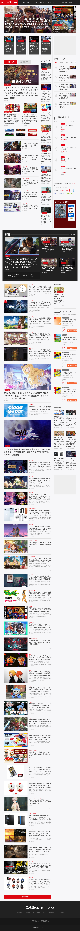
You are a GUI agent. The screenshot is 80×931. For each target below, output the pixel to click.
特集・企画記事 (68, 2)
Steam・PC (61, 193)
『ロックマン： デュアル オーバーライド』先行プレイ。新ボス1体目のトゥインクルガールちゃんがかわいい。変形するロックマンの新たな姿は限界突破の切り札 (46, 116)
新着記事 (24, 61)
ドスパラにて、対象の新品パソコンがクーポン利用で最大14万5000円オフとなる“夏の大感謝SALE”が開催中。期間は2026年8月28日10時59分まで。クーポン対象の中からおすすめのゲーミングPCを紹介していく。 (40, 822)
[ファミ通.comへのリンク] (11, 2)
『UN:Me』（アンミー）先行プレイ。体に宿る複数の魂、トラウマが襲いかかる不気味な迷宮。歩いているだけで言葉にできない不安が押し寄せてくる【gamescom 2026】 (9, 47)
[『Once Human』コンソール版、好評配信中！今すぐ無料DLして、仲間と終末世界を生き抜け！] (16, 644)
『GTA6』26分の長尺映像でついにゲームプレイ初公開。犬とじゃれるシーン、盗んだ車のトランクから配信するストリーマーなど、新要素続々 (30, 145)
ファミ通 (30, 757)
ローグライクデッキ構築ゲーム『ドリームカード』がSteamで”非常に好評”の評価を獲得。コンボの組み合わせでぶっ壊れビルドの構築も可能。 (40, 469)
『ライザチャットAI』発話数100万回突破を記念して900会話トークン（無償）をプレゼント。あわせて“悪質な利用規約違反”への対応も (40, 319)
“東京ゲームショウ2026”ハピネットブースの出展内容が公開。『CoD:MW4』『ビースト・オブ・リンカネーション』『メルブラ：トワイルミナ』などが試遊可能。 (40, 838)
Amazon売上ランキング (62, 312)
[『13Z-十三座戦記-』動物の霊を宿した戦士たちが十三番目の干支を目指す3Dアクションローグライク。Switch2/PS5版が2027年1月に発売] (16, 482)
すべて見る (74, 58)
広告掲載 (62, 912)
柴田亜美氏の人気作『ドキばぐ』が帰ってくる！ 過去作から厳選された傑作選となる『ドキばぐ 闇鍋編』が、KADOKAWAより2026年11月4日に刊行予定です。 (40, 599)
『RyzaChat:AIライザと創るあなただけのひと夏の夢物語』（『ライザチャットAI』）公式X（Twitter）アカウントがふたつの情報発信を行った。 (40, 325)
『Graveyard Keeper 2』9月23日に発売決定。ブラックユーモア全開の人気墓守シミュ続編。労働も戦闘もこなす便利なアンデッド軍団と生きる (67, 267)
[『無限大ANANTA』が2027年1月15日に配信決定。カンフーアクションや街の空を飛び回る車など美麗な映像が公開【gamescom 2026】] (46, 169)
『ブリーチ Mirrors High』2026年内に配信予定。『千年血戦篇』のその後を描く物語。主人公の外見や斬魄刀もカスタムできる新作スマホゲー (40, 673)
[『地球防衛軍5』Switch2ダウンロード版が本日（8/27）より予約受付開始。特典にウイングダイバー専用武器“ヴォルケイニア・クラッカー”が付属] (16, 724)
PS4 (55, 193)
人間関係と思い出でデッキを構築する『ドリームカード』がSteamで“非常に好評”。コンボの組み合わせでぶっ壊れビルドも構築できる (40, 464)
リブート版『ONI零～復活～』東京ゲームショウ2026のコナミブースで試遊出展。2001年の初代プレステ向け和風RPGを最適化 (27, 452)
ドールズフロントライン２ (36, 798)
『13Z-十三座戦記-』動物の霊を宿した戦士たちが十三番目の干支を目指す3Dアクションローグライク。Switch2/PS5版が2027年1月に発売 (40, 480)
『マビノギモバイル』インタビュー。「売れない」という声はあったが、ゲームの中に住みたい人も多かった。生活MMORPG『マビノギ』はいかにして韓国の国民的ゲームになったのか (40, 625)
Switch (28, 2)
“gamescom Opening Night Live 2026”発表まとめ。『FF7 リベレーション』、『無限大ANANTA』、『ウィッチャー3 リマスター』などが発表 (46, 157)
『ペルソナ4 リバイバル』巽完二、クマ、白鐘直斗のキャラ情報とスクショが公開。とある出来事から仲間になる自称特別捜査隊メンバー (40, 496)
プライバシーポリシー (29, 912)
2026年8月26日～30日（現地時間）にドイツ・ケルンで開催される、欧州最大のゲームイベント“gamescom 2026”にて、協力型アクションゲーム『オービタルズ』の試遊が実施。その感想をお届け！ (40, 710)
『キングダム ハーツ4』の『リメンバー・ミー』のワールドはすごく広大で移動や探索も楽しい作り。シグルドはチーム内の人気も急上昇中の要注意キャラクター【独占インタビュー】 (21, 47)
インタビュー (8, 15)
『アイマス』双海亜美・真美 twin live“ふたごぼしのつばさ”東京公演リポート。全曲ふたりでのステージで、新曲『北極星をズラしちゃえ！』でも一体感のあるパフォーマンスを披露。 (30, 169)
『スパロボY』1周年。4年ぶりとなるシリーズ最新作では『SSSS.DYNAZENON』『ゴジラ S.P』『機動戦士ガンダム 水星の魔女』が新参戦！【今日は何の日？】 (30, 194)
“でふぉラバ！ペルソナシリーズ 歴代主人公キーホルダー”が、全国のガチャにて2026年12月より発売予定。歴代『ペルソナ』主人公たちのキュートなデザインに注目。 (40, 886)
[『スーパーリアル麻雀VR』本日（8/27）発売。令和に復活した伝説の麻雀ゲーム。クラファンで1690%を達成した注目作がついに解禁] (73, 95)
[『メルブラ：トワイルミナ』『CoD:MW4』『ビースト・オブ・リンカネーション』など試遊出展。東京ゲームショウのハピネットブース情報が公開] (16, 836)
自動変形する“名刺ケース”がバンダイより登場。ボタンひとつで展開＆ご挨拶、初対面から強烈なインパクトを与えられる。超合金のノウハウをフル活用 (40, 737)
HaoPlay (30, 805)
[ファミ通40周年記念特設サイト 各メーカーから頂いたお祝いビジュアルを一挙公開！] (16, 756)
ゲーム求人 (52, 2)
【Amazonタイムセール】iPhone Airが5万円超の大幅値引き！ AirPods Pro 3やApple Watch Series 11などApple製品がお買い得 (40, 512)
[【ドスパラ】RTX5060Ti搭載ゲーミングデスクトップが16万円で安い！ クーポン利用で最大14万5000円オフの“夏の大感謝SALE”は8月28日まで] (16, 820)
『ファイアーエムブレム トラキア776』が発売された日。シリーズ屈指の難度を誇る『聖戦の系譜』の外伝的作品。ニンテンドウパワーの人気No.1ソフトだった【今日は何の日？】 (30, 119)
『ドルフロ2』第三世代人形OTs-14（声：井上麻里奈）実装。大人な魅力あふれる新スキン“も (40, 801)
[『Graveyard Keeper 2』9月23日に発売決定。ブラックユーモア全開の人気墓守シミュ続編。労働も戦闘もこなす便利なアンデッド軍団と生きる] (67, 262)
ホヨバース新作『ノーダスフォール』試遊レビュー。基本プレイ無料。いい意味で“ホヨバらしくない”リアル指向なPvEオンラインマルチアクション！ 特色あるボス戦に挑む (40, 849)
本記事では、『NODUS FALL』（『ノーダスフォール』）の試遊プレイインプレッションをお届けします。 (40, 854)
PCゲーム (37, 2)
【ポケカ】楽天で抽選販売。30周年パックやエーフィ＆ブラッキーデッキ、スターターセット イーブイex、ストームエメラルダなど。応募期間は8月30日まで (64, 105)
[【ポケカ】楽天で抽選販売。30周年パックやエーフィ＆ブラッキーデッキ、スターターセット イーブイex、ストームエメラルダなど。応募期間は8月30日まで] (73, 104)
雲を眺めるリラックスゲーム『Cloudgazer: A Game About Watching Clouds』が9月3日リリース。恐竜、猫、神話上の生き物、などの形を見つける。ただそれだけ (40, 408)
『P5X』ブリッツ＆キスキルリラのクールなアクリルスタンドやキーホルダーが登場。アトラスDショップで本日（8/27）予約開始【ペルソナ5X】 (40, 769)
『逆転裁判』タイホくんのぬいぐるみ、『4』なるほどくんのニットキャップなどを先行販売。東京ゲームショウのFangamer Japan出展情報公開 (40, 689)
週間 (67, 62)
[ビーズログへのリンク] (45, 921)
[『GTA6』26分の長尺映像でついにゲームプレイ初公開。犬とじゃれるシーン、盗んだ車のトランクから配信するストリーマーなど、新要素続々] (12, 146)
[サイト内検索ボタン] (77, 2)
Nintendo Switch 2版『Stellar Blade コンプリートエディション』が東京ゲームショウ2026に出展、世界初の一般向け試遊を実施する (40, 309)
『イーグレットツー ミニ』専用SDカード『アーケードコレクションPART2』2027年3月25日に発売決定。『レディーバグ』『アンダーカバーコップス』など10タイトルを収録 (30, 206)
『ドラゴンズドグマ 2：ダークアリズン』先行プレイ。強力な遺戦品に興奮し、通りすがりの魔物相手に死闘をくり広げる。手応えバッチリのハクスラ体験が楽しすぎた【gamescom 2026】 (46, 75)
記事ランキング (59, 59)
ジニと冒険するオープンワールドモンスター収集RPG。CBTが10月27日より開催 (40, 544)
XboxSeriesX (69, 193)
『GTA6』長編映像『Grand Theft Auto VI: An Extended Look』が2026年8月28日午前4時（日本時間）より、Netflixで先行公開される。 (40, 533)
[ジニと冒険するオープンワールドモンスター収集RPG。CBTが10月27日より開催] (16, 546)
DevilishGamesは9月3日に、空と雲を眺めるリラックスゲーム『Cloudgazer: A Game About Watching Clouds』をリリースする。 (40, 413)
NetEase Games (32, 646)
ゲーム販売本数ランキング (62, 118)
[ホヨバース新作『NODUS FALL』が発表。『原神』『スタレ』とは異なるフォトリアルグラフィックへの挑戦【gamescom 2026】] (46, 210)
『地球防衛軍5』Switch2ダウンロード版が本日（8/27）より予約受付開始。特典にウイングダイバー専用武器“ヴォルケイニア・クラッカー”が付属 (40, 721)
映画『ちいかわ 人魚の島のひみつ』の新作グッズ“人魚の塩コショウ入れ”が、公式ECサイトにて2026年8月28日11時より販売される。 (40, 790)
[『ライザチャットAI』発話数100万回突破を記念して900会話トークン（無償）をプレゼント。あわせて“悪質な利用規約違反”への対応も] (16, 322)
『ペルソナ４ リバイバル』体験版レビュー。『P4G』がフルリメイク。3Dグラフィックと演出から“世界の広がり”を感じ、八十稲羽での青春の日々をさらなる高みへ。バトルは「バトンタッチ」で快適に (46, 95)
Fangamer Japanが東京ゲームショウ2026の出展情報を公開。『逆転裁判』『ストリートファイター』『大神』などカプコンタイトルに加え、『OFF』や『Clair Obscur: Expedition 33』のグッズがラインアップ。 (40, 694)
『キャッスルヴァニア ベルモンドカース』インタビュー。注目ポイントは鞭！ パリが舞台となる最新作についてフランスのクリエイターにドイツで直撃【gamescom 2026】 (21, 92)
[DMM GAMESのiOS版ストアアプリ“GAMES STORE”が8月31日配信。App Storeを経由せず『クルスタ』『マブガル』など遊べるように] (27, 376)
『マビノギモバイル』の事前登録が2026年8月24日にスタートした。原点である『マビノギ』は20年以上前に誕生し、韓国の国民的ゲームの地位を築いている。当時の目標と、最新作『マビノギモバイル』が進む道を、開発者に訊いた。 (40, 631)
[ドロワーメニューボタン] (2, 2)
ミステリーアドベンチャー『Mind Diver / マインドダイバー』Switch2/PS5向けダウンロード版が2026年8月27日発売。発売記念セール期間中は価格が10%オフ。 (40, 583)
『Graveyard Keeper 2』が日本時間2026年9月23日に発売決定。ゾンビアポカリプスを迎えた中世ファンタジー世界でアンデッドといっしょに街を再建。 (40, 357)
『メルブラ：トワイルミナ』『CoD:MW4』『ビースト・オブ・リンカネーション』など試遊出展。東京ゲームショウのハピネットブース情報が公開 (40, 833)
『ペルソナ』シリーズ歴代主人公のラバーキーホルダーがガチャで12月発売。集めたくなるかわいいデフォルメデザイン (40, 881)
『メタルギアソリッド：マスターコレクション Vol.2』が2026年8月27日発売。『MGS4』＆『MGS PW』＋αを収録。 (39, 870)
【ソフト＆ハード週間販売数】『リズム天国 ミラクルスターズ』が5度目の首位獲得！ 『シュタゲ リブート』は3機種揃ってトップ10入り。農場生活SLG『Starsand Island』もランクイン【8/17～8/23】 (40, 288)
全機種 (56, 190)
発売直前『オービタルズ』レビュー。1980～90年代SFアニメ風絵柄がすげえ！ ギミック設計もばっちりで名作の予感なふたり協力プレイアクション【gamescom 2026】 (40, 705)
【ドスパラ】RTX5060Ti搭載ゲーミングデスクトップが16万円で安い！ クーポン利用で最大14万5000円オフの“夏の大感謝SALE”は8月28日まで (40, 817)
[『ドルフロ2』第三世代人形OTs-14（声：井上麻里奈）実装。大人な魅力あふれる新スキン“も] (16, 804)
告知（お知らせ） (33, 590)
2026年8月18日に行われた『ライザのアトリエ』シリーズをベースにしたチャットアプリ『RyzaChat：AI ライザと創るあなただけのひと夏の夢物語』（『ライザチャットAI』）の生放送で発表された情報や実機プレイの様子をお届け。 (40, 565)
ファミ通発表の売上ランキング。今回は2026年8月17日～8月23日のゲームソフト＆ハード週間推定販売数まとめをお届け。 (40, 293)
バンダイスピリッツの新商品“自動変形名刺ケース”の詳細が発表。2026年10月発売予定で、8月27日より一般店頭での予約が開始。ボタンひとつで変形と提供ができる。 (40, 742)
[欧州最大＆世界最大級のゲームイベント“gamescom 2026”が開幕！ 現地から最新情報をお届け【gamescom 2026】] (46, 39)
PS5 (32, 2)
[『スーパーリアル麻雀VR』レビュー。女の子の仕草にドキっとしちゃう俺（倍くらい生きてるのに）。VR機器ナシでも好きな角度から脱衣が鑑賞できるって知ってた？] (59, 433)
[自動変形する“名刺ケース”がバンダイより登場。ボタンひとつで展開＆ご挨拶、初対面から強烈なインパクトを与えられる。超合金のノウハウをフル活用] (16, 740)
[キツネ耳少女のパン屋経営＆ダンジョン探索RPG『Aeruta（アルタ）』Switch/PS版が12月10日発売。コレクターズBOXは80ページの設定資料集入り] (49, 262)
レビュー (8, 41)
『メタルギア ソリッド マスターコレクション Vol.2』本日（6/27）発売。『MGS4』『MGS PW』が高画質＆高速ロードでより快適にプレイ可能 (40, 865)
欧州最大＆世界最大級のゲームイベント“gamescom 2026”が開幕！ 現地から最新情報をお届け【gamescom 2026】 (46, 47)
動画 (63, 2)
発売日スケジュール (44, 2)
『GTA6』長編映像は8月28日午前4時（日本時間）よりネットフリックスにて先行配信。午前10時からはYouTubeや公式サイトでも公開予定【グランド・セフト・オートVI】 (40, 528)
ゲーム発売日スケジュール (62, 184)
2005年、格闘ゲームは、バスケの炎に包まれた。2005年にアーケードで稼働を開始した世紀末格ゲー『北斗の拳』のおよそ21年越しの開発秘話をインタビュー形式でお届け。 (40, 615)
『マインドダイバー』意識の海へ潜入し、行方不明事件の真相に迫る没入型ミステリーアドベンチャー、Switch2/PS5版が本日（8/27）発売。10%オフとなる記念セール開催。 (40, 577)
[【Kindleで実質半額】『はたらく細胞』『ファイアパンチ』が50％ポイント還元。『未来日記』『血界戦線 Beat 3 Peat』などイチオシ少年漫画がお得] (12, 108)
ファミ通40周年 (34, 750)
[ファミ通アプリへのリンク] (35, 921)
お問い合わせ (19, 912)
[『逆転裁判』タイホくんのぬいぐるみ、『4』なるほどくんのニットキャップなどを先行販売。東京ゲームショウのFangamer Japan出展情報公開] (16, 692)
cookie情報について (53, 912)
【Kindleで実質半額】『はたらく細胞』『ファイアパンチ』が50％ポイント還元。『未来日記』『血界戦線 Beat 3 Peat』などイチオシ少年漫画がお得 (11, 119)
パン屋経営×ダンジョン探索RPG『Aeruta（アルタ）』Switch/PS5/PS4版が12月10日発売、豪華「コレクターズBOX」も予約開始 (40, 341)
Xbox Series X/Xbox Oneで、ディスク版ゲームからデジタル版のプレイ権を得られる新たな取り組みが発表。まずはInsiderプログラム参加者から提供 (34, 47)
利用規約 (38, 912)
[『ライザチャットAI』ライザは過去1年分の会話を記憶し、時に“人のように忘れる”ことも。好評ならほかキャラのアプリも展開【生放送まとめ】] (16, 562)
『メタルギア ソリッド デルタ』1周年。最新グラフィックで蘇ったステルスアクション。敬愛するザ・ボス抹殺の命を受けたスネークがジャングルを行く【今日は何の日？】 (30, 182)
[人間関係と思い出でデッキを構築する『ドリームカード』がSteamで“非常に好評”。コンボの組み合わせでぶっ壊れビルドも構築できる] (16, 466)
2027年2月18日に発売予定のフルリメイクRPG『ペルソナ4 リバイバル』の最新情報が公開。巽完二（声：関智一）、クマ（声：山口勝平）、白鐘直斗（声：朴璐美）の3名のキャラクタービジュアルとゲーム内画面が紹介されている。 (40, 501)
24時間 (61, 62)
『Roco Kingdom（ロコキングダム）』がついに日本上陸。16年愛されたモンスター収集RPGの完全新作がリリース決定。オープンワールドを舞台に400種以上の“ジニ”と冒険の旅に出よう (46, 136)
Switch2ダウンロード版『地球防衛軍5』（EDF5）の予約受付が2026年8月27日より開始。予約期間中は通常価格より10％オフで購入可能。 (40, 726)
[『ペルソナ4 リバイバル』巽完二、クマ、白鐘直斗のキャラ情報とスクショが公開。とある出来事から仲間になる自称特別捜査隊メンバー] (16, 498)
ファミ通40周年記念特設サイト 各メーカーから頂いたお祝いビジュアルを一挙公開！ (40, 754)
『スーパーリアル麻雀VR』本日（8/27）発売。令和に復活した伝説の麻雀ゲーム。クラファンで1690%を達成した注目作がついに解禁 (64, 96)
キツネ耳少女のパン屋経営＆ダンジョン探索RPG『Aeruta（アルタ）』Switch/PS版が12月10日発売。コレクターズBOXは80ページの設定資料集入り (48, 267)
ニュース (58, 2)
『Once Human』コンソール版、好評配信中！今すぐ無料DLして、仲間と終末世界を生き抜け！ (39, 642)
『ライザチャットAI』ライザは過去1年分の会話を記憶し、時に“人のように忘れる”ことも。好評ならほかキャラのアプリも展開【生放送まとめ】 (63, 29)
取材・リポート (58, 25)
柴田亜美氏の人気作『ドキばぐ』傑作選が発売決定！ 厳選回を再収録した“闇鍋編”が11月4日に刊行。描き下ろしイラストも (40, 593)
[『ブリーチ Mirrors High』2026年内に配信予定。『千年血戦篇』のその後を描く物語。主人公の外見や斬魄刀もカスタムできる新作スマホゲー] (16, 676)
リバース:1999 (60, 292)
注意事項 (44, 912)
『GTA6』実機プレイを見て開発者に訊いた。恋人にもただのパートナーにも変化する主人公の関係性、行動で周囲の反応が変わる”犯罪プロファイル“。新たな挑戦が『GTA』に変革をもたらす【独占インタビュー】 (28, 23)
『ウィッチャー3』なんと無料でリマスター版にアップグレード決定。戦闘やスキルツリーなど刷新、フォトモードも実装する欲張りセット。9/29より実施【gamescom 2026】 (46, 198)
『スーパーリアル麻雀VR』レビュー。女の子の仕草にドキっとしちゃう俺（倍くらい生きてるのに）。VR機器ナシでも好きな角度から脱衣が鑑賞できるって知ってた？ (59, 442)
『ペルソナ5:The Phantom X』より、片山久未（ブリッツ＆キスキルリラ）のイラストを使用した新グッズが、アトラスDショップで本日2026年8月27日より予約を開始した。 (40, 774)
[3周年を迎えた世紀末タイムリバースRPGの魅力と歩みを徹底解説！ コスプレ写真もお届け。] (59, 289)
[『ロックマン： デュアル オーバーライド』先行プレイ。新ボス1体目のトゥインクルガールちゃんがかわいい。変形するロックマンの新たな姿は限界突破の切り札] (46, 107)
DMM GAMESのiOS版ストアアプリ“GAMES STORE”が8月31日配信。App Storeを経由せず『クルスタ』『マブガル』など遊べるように (27, 396)
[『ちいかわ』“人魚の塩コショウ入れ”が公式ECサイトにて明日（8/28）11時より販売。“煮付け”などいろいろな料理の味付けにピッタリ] (16, 788)
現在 (56, 62)
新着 (21, 2)
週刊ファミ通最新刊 (62, 202)
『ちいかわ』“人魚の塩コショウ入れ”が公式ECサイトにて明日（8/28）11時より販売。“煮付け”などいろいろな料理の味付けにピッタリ (40, 785)
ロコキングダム (34, 540)
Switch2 (24, 2)
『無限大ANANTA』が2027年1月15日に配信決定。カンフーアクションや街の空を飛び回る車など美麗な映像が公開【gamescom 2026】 (46, 178)
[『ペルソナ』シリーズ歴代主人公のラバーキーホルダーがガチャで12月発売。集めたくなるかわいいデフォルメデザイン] (16, 883)
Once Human (34, 638)
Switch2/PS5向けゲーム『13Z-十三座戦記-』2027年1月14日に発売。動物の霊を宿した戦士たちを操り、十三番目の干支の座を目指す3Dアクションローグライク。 (40, 485)
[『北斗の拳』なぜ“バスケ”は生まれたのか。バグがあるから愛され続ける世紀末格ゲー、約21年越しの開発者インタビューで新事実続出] (73, 67)
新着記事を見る (27, 896)
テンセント (31, 548)
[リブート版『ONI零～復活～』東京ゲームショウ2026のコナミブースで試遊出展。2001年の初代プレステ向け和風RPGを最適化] (27, 433)
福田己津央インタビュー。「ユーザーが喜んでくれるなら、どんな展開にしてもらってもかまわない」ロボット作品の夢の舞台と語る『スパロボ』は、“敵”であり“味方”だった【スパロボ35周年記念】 (59, 421)
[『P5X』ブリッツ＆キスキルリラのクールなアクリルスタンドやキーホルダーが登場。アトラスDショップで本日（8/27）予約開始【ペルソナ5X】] (16, 772)
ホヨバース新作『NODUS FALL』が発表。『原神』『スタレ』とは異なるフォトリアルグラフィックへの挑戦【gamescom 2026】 (46, 219)
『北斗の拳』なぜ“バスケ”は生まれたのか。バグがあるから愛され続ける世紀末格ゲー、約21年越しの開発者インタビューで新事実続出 (64, 15)
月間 (71, 62)
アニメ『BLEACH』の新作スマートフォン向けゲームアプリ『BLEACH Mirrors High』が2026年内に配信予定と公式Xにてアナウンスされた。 (40, 679)
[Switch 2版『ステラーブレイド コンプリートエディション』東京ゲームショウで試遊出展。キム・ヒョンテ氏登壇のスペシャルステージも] (16, 306)
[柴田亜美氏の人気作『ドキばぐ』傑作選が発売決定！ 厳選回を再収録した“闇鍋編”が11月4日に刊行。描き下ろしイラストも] (16, 596)
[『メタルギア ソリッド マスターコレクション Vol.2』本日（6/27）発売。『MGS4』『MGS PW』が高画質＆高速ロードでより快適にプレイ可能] (16, 867)
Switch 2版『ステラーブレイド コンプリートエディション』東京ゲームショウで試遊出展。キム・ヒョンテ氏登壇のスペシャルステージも (40, 303)
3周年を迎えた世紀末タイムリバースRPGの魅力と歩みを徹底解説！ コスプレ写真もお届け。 (59, 299)
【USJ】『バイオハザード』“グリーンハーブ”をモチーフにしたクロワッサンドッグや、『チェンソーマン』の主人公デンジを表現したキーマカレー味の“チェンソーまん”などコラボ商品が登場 (40, 657)
